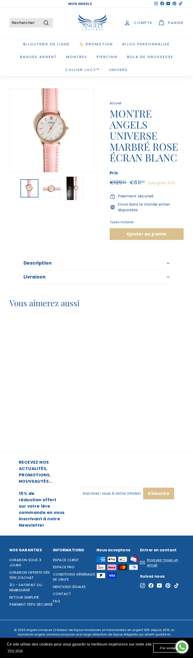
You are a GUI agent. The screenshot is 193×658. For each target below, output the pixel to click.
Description (38, 263)
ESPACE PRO (64, 566)
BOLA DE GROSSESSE (150, 56)
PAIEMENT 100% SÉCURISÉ (31, 604)
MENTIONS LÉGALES (69, 586)
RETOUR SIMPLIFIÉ (24, 597)
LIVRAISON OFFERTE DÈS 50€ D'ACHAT (29, 575)
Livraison (34, 277)
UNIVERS (118, 69)
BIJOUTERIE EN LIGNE (46, 44)
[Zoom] (52, 130)
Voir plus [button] (15, 651)
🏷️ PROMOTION (96, 44)
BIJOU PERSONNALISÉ (146, 44)
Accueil (116, 103)
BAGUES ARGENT (38, 56)
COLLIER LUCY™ (82, 69)
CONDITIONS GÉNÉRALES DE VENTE (74, 577)
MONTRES (76, 56)
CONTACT (62, 593)
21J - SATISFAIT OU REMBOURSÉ (25, 587)
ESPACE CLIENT (66, 559)
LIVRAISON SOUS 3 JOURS (25, 562)
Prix (114, 173)
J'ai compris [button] (170, 648)
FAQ (56, 601)
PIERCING (107, 56)
